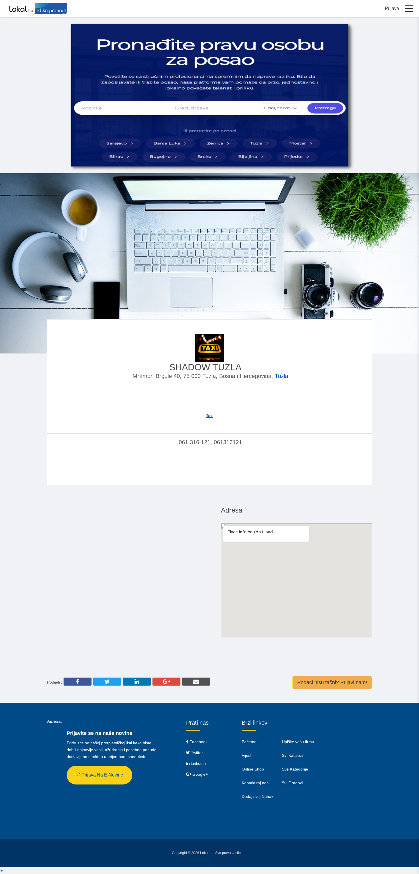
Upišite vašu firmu (298, 741)
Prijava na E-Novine (101, 775)
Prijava (392, 8)
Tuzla (281, 376)
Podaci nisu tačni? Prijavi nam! (332, 682)
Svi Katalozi (292, 755)
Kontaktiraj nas (255, 782)
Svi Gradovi (292, 782)
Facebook (198, 741)
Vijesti (247, 755)
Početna (249, 741)
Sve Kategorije (295, 769)
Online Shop (253, 769)
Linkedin (198, 763)
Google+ (199, 774)
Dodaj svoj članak (257, 796)
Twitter (196, 752)
